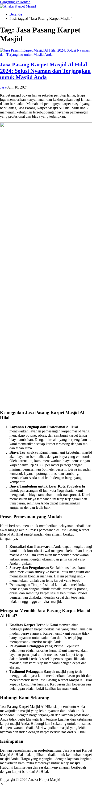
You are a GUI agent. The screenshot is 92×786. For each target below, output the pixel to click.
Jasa (3, 87)
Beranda (15, 14)
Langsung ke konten (15, 2)
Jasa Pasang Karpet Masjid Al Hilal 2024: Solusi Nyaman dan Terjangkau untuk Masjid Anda (45, 70)
